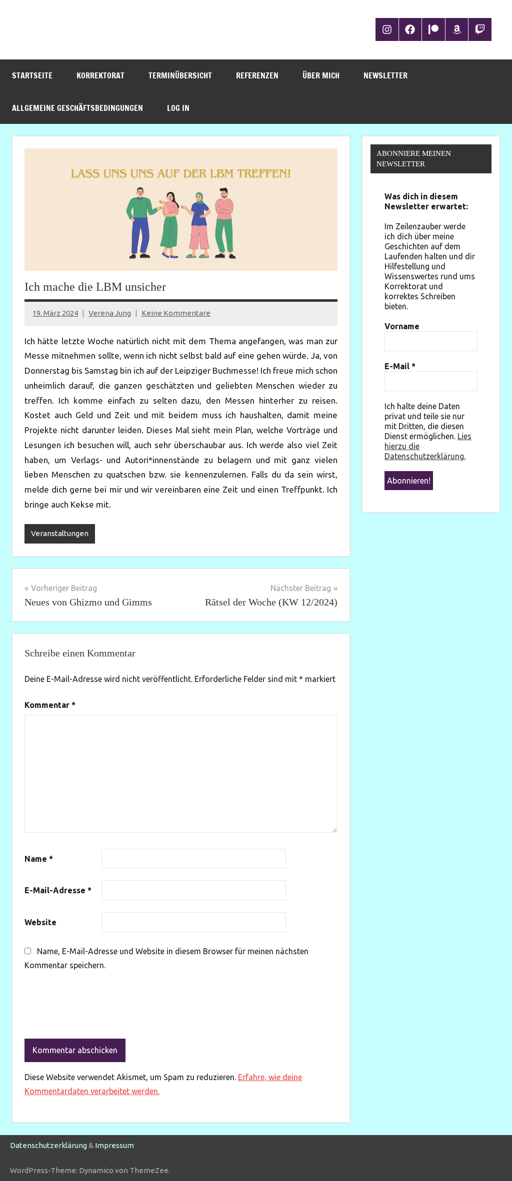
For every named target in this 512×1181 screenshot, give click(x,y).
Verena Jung (109, 313)
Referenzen (257, 75)
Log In (178, 107)
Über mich (321, 75)
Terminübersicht (180, 75)
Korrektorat (100, 75)
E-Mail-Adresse (58, 890)
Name (38, 858)
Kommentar (50, 704)
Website (40, 922)
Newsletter (386, 75)
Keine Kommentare (176, 313)
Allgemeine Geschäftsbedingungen (77, 107)
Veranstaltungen (59, 533)
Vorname (402, 326)
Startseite (32, 75)
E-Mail (400, 366)
